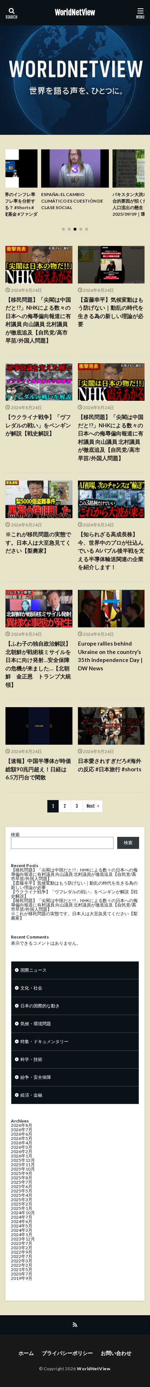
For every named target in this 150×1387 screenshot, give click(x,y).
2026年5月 (21, 1138)
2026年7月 (21, 1129)
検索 (15, 834)
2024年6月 (21, 1221)
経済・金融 (31, 1095)
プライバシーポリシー (67, 1353)
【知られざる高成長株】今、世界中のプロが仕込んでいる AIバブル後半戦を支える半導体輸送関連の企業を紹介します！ (111, 550)
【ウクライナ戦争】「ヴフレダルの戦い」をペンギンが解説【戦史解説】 (38, 425)
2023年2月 (21, 1247)
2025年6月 (21, 1186)
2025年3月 (21, 1199)
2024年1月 (21, 1234)
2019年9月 (21, 1278)
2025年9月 (21, 1173)
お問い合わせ (116, 1353)
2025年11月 (23, 1164)
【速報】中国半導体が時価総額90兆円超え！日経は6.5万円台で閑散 (38, 768)
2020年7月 (21, 1274)
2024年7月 (21, 1217)
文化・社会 (31, 988)
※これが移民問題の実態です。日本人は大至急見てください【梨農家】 (38, 542)
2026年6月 (21, 1134)
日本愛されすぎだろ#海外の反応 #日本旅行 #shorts (109, 764)
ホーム (26, 1353)
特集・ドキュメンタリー (44, 1041)
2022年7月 (21, 1256)
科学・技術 (31, 1059)
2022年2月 (21, 1265)
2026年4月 (21, 1142)
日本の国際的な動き (40, 1005)
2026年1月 (21, 1156)
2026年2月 (21, 1151)
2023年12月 (23, 1239)
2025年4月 (21, 1195)
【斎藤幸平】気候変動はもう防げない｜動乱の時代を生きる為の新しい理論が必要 (110, 312)
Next (91, 806)
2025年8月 (21, 1177)
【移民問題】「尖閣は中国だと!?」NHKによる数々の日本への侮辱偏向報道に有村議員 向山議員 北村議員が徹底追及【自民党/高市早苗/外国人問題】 (38, 320)
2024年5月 (21, 1226)
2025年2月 (21, 1204)
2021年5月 (21, 1269)
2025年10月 (23, 1169)
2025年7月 (21, 1182)
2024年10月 (23, 1212)
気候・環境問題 (35, 1023)
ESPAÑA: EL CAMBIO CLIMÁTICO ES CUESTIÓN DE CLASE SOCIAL (72, 201)
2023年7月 (21, 1243)
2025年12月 (23, 1160)
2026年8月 (21, 1125)
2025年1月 (21, 1208)
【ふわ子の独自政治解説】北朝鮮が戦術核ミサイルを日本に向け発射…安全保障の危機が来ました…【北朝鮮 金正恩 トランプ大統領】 (38, 664)
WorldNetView (75, 12)
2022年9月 (21, 1252)
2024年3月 (21, 1230)
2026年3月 (21, 1147)
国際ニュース (33, 970)
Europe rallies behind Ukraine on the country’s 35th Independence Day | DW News (110, 655)
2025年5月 (21, 1191)
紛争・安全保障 (35, 1077)
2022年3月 (21, 1260)
